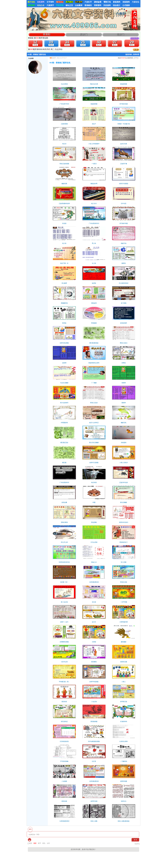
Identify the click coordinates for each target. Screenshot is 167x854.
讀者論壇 (97, 2)
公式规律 (126, 5)
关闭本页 (136, 54)
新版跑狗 (116, 2)
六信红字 (88, 2)
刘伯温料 (107, 5)
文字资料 (50, 2)
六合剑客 (31, 58)
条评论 (137, 844)
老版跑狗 (126, 2)
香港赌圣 (88, 5)
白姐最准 (78, 5)
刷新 (30, 843)
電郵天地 (107, 2)
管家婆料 (97, 5)
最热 (43, 843)
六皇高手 (50, 5)
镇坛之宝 (69, 5)
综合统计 (116, 5)
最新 (35, 843)
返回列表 (128, 54)
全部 (48, 843)
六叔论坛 (135, 2)
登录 (30, 829)
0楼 (51, 58)
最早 (39, 843)
